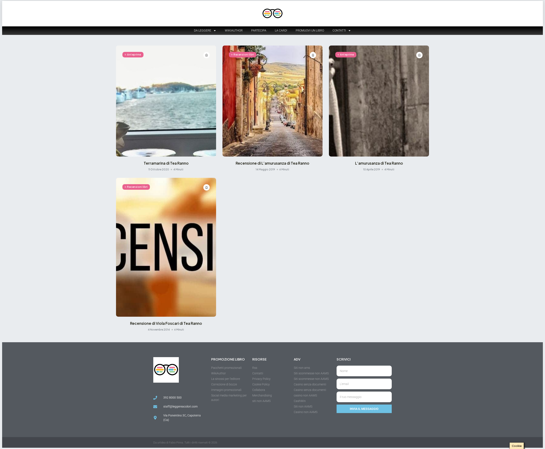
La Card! (281, 30)
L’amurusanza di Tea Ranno (379, 163)
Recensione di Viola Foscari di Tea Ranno (166, 323)
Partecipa (258, 30)
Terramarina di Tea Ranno (166, 163)
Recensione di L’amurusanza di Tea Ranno (272, 163)
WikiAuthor (234, 30)
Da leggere (202, 30)
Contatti (339, 30)
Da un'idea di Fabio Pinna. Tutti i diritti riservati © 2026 (185, 442)
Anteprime (134, 54)
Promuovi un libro (310, 30)
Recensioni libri (244, 54)
